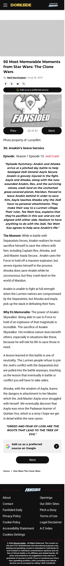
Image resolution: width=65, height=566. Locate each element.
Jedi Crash (52, 156)
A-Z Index (46, 528)
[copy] (23, 83)
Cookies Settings (14, 534)
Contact (8, 503)
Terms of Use (49, 516)
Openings (46, 497)
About (7, 497)
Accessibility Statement (18, 528)
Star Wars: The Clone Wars (26, 471)
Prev (13, 130)
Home (6, 471)
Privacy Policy (12, 516)
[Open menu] (5, 5)
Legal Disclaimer (51, 522)
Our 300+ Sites (49, 503)
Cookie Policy (11, 522)
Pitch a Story (48, 510)
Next (51, 130)
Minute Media (20, 543)
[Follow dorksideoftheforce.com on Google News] (56, 446)
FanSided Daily (12, 510)
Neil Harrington (16, 77)
